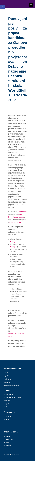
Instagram (9, 439)
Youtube (8, 445)
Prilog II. (20, 222)
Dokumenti (22, 212)
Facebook (9, 436)
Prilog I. (12, 222)
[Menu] (31, 5)
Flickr (8, 442)
